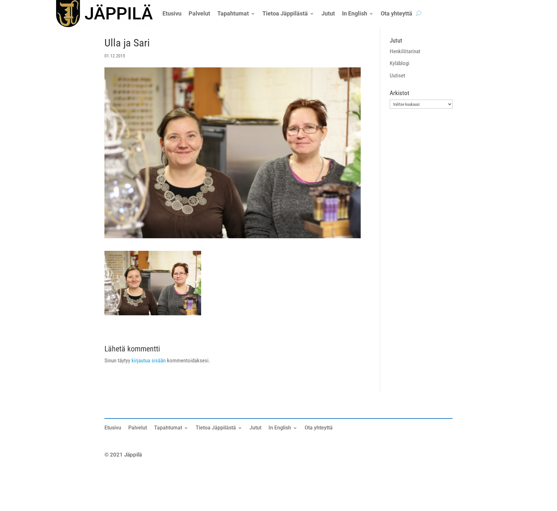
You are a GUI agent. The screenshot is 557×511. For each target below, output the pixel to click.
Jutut (255, 428)
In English (280, 428)
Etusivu (112, 428)
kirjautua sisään (149, 360)
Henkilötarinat (405, 51)
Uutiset (397, 75)
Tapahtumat (168, 428)
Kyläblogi (399, 63)
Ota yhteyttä (319, 428)
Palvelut (137, 428)
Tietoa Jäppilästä (216, 428)
